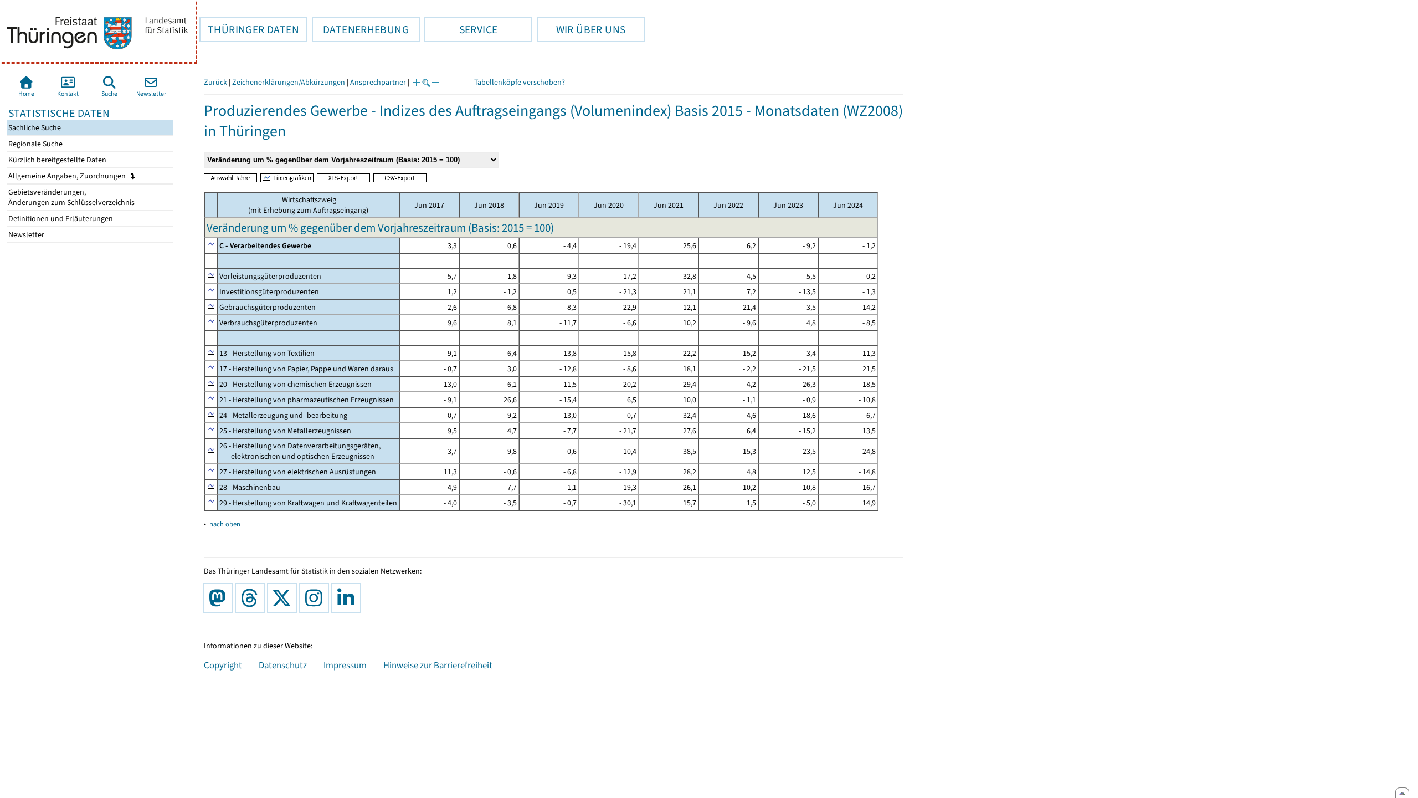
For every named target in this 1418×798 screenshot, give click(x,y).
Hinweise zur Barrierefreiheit (437, 665)
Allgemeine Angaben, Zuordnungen (68, 176)
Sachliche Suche (34, 127)
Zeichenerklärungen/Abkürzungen (288, 82)
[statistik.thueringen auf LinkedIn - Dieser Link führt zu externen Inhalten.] (348, 598)
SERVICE (460, 29)
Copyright (223, 665)
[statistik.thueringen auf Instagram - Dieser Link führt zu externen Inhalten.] (316, 598)
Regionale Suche (35, 144)
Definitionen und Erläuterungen (60, 218)
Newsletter (25, 234)
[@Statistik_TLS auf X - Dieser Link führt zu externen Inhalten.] (284, 598)
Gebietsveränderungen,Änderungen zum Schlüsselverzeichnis (71, 197)
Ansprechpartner (378, 82)
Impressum (345, 665)
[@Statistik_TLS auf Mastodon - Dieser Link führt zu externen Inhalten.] (220, 598)
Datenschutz (283, 665)
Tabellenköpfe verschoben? (519, 82)
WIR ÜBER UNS (581, 29)
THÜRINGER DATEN (249, 29)
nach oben (224, 524)
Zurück (215, 82)
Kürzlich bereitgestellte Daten (56, 160)
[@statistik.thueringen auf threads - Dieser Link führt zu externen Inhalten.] (252, 598)
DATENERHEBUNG (360, 29)
